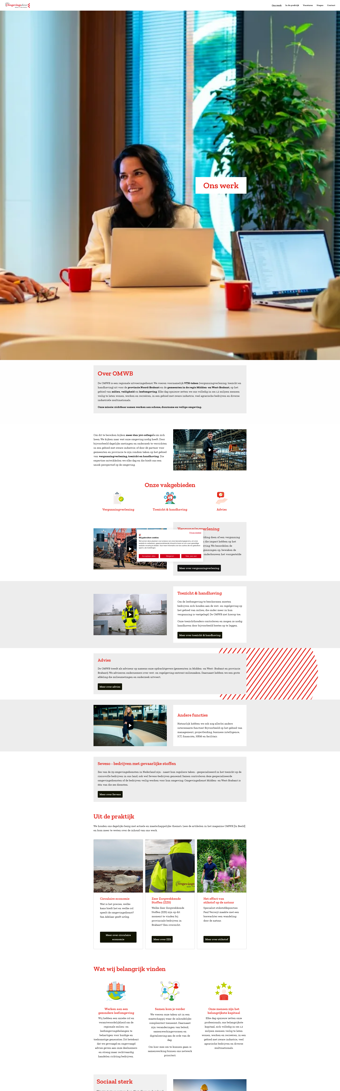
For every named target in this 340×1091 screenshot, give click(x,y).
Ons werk (277, 5)
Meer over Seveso (110, 794)
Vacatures (308, 5)
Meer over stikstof (216, 939)
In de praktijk (292, 5)
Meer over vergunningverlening (199, 568)
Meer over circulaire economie (118, 937)
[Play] (210, 450)
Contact (331, 5)
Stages (320, 5)
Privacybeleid (195, 533)
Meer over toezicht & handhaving (199, 635)
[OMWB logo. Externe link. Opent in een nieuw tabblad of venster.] (140, 535)
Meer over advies (109, 686)
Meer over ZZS (162, 939)
